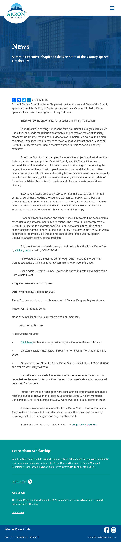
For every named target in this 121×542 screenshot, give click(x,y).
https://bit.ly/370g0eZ (85, 424)
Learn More (19, 481)
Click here (27, 342)
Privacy (34, 537)
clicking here (23, 250)
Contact (21, 537)
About (9, 537)
